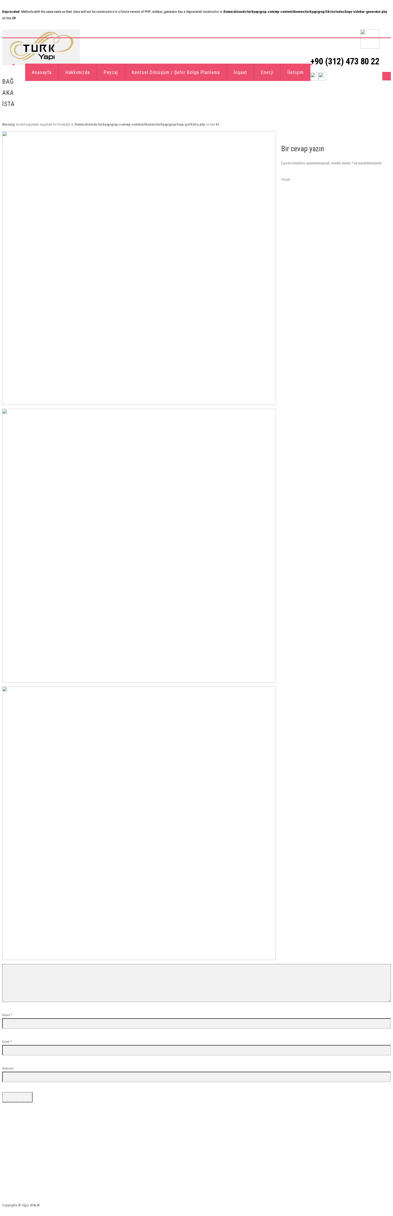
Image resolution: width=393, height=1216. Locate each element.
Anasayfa (42, 72)
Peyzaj (111, 72)
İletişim (295, 72)
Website (7, 1068)
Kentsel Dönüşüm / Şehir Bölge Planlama (176, 72)
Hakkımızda (78, 72)
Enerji (267, 72)
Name (6, 1015)
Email (5, 1042)
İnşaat (240, 72)
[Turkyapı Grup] (41, 47)
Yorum (285, 179)
